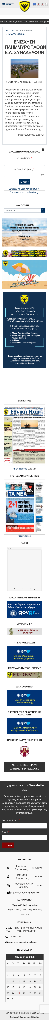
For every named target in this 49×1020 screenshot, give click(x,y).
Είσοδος (24, 182)
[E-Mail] (46, 4)
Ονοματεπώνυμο (10, 820)
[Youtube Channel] (42, 4)
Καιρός (16, 589)
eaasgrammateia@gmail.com (22, 942)
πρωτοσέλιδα (25, 536)
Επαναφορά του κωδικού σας (24, 192)
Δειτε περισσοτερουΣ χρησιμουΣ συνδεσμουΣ (24, 767)
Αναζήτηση (43, 210)
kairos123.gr (30, 589)
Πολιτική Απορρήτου (20, 1017)
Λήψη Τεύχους (20, 469)
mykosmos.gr (24, 914)
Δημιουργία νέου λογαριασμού (24, 189)
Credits (35, 1017)
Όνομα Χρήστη (23, 158)
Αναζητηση (22, 205)
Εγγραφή (8, 845)
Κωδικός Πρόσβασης (23, 169)
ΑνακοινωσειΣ (16, 34)
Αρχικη (9, 30)
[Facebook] (34, 4)
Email (5, 832)
